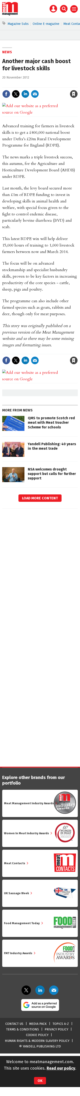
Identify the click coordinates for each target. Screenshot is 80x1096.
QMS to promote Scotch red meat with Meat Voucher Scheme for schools (51, 422)
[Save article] (74, 94)
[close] (77, 85)
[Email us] (53, 990)
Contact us (14, 1024)
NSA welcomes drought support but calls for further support (52, 474)
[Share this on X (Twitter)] (16, 94)
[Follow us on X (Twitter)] (26, 990)
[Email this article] (35, 94)
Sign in (22, 85)
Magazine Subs (18, 24)
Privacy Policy (56, 1029)
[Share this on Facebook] (6, 94)
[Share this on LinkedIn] (25, 94)
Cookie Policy (37, 1035)
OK (40, 1081)
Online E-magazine (46, 24)
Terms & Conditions (22, 1029)
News (7, 52)
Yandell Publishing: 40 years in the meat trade (52, 446)
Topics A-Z (60, 1024)
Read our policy (61, 1068)
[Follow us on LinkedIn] (40, 990)
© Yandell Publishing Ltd (40, 1046)
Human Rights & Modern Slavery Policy (37, 1041)
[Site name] (10, 14)
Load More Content (40, 498)
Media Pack (38, 1024)
